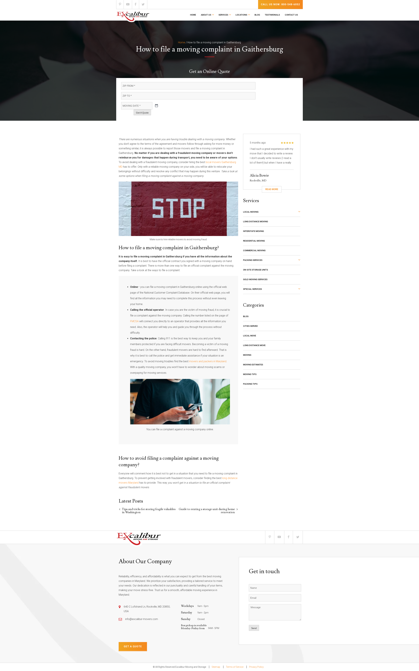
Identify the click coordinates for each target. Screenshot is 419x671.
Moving (247, 355)
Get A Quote (142, 112)
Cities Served (250, 326)
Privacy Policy (256, 667)
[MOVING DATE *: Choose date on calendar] (156, 106)
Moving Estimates (253, 364)
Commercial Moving (254, 250)
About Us (206, 15)
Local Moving (250, 212)
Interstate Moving (253, 231)
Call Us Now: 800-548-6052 (280, 4)
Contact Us (291, 15)
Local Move (249, 335)
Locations (241, 15)
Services (223, 15)
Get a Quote (133, 646)
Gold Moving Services (255, 279)
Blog (257, 15)
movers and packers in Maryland (207, 361)
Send (254, 628)
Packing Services (252, 260)
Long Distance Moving (255, 221)
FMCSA (134, 321)
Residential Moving (254, 241)
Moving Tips (249, 374)
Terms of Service (234, 667)
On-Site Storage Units (255, 270)
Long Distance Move (254, 345)
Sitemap (216, 667)
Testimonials (272, 15)
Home (193, 15)
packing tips (250, 384)
